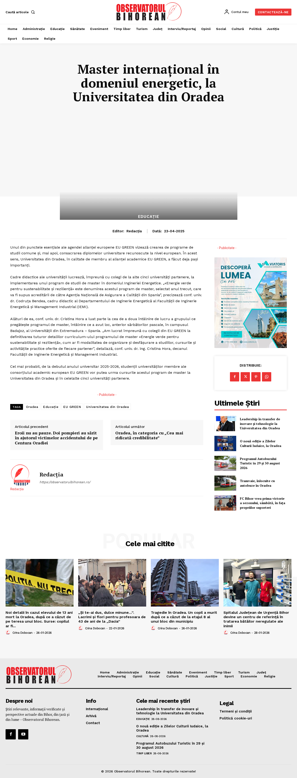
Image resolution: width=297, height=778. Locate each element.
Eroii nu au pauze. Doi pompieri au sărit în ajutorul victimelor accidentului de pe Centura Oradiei (56, 438)
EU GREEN (72, 407)
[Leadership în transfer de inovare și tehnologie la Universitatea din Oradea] (225, 423)
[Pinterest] (256, 376)
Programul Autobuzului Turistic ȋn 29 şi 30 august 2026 (260, 463)
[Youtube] (23, 734)
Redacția (134, 231)
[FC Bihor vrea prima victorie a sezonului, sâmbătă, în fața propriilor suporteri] (225, 502)
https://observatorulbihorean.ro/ (64, 482)
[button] (21, 12)
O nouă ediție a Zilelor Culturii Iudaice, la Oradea (260, 443)
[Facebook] (234, 376)
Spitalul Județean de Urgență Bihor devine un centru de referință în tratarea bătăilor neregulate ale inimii (256, 619)
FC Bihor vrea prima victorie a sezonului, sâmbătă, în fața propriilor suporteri (262, 503)
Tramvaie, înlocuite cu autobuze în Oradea (257, 483)
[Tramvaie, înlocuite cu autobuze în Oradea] (225, 483)
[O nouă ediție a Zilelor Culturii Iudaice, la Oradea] (225, 443)
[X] (245, 376)
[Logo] (149, 11)
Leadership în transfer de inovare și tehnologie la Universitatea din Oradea (260, 423)
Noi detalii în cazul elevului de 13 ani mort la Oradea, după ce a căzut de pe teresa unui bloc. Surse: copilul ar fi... (39, 619)
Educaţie (148, 217)
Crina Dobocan (22, 632)
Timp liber (144, 753)
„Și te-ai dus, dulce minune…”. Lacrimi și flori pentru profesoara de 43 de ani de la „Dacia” (112, 617)
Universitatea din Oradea (107, 407)
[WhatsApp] (266, 376)
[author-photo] (9, 632)
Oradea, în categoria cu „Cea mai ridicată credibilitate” (149, 435)
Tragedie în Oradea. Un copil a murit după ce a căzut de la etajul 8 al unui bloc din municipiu (184, 617)
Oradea (32, 407)
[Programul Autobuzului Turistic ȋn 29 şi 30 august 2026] (225, 463)
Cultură (142, 736)
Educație (50, 407)
